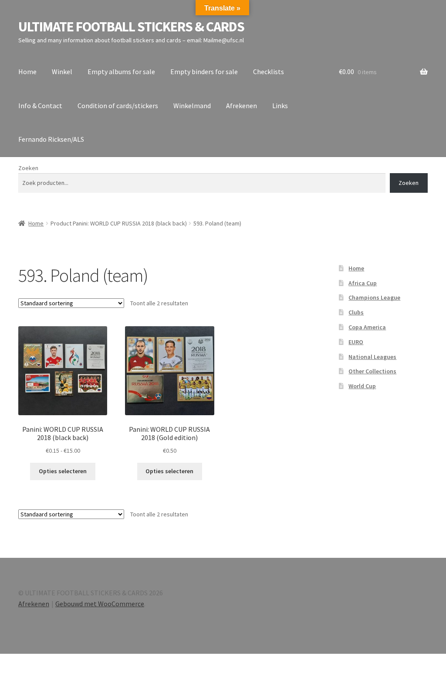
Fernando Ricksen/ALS (51, 139)
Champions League (374, 297)
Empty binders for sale (204, 71)
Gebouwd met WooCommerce (99, 603)
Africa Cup (362, 283)
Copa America (367, 327)
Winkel (62, 71)
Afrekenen (241, 105)
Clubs (356, 312)
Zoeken (28, 168)
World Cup (362, 386)
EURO (355, 342)
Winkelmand (192, 105)
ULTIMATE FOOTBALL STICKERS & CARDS (131, 26)
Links (280, 105)
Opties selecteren (63, 471)
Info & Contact (40, 105)
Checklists (268, 71)
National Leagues (372, 357)
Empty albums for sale (121, 71)
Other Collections (372, 371)
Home (27, 71)
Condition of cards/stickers (118, 105)
